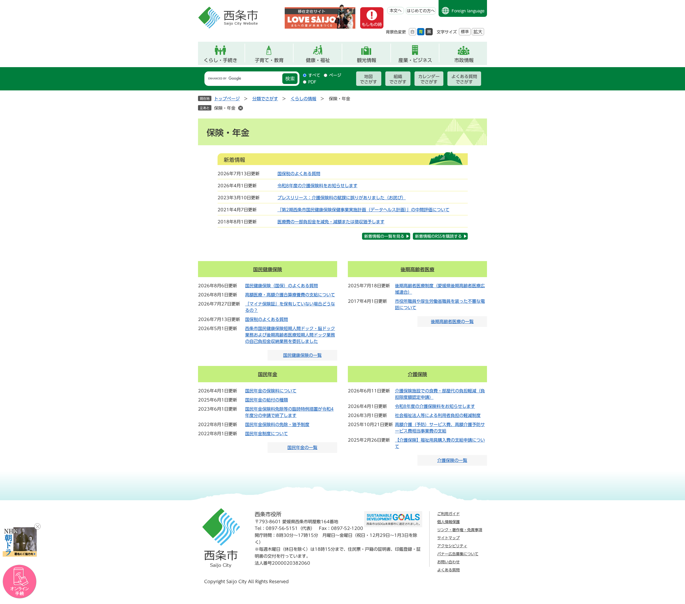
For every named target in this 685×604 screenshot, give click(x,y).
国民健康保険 (267, 269)
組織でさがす (397, 79)
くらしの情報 (303, 99)
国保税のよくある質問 (298, 173)
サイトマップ (448, 538)
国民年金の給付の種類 (266, 400)
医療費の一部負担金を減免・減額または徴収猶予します (331, 222)
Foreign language (468, 11)
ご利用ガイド (448, 514)
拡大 (477, 31)
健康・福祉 (318, 60)
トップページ (227, 99)
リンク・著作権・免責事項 (459, 530)
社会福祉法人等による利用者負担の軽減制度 (438, 415)
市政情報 (464, 60)
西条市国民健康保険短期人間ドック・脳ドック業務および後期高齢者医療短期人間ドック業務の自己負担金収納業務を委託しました (290, 334)
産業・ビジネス (415, 60)
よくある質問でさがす (464, 79)
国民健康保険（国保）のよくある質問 (281, 286)
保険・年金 (224, 108)
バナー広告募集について (457, 554)
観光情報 (366, 60)
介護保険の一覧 (452, 460)
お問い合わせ (448, 562)
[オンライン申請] (20, 582)
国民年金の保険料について (270, 391)
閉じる (37, 526)
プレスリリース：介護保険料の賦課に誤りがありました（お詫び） (341, 198)
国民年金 (267, 374)
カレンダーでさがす (429, 79)
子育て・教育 (269, 60)
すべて (314, 75)
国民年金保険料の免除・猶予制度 (277, 424)
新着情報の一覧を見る (384, 236)
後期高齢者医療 (417, 269)
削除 (240, 108)
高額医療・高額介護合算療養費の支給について (290, 295)
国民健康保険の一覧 (302, 355)
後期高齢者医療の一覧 (452, 321)
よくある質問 (448, 570)
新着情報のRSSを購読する (438, 236)
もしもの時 (372, 24)
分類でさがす (265, 99)
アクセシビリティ (452, 546)
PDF (312, 82)
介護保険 (417, 374)
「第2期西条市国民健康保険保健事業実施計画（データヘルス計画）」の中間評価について (363, 210)
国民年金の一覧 (302, 447)
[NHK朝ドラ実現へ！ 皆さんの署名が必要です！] (20, 542)
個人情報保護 (448, 522)
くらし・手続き (220, 60)
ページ (335, 75)
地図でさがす (368, 79)
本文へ (396, 11)
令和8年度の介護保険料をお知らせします (317, 186)
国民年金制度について (266, 433)
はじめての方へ (421, 11)
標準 (465, 32)
